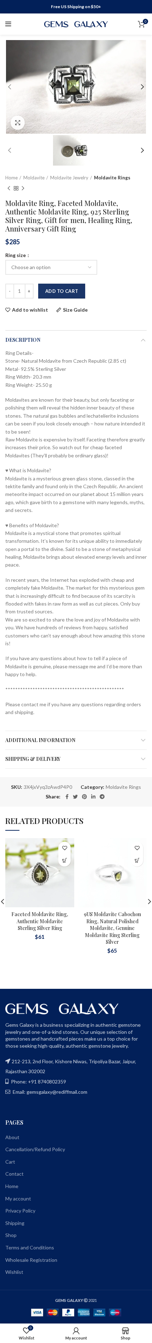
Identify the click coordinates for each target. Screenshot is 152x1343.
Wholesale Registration (31, 1260)
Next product (23, 188)
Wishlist (14, 1272)
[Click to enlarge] (18, 123)
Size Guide (75, 309)
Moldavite (34, 177)
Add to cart (61, 291)
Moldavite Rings (112, 177)
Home (11, 177)
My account (18, 1199)
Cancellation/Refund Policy (35, 1149)
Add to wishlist (30, 309)
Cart (10, 1162)
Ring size (16, 255)
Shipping (14, 1223)
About (12, 1137)
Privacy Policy (20, 1211)
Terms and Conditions (29, 1247)
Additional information (40, 740)
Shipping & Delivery (32, 759)
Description (22, 339)
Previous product (8, 188)
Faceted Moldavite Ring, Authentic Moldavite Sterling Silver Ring (39, 921)
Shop (11, 1235)
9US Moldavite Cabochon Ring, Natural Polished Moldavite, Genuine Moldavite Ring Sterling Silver (112, 928)
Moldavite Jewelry (69, 177)
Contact (14, 1174)
